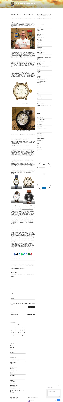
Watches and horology (16, 258)
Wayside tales (39, 140)
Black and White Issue (40, 68)
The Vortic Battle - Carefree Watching (19, 268)
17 (20, 330)
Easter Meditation (40, 42)
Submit (44, 187)
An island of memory (40, 34)
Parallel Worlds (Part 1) (40, 63)
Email (12, 293)
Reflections (39, 135)
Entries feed (39, 95)
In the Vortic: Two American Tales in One (43, 66)
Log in (38, 93)
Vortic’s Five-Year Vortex (41, 52)
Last (42, 171)
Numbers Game (39, 76)
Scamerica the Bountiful (41, 119)
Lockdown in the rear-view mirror (42, 44)
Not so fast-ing (39, 39)
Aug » (22, 335)
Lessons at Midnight (40, 29)
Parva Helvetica (39, 133)
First (42, 168)
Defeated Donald (39, 47)
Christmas (38, 84)
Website (12, 298)
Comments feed (39, 149)
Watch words (39, 136)
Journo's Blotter (25, 4)
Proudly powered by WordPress (32, 397)
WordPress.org (39, 98)
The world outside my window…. (42, 81)
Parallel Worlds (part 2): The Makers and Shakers (44, 61)
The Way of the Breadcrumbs (41, 26)
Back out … (39, 71)
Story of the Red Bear (40, 122)
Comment (13, 276)
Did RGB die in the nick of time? (42, 49)
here (23, 160)
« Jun (13, 335)
